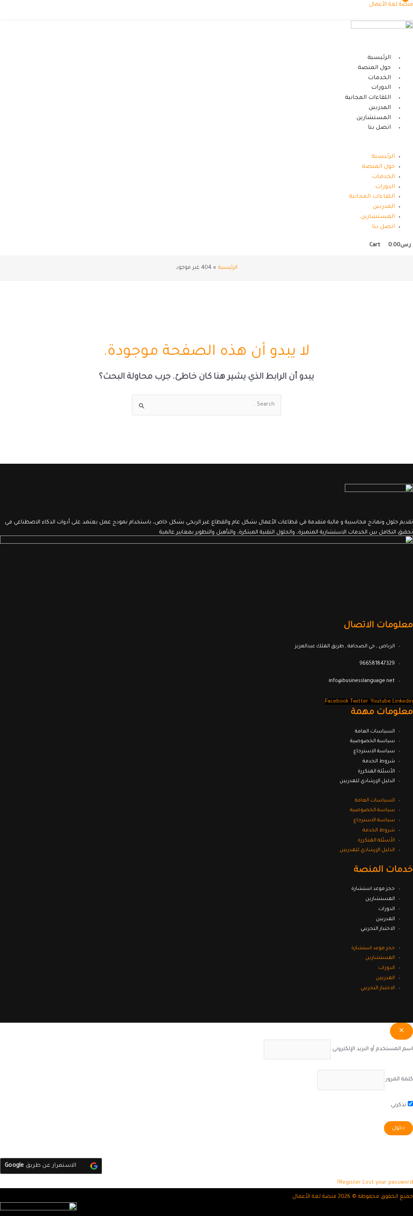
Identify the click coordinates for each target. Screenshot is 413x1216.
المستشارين (374, 118)
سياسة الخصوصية (372, 741)
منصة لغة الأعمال (391, 5)
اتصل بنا (379, 128)
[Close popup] (401, 1031)
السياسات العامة (375, 732)
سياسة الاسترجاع (374, 751)
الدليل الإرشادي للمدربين (367, 781)
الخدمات (379, 78)
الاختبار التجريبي (378, 929)
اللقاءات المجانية (368, 98)
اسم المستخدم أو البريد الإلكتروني (372, 1049)
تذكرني (399, 1105)
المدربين (380, 108)
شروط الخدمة (379, 761)
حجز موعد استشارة (373, 889)
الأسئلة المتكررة (376, 771)
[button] (278, 147)
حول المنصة (374, 68)
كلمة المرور (399, 1080)
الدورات (381, 88)
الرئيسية (379, 58)
